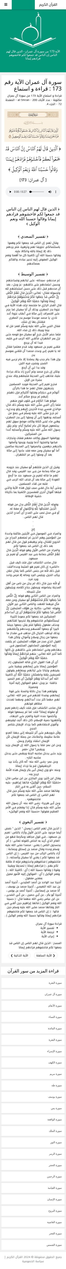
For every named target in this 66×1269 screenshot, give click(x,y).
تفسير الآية (47, 928)
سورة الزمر (55, 1153)
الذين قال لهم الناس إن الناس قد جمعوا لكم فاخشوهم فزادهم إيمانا (35, 945)
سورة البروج (55, 1210)
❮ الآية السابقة (45, 955)
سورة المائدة (55, 1028)
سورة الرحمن (54, 1176)
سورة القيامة (55, 1188)
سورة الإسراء (54, 1051)
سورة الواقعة (54, 1119)
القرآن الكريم (48, 4)
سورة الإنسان (54, 1199)
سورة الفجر (55, 1233)
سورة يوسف (55, 1096)
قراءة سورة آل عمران (49, 923)
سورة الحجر (55, 1165)
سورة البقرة (55, 982)
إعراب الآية (48, 936)
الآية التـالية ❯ (19, 955)
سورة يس (56, 1108)
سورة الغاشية (54, 1222)
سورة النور (56, 1142)
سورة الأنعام (55, 1005)
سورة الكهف (55, 1062)
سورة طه (57, 1085)
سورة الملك (55, 1131)
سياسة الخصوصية (33, 1261)
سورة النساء (55, 1017)
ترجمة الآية (47, 932)
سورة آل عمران (53, 994)
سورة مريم (56, 1074)
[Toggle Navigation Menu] (6, 4)
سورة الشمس (54, 1245)
